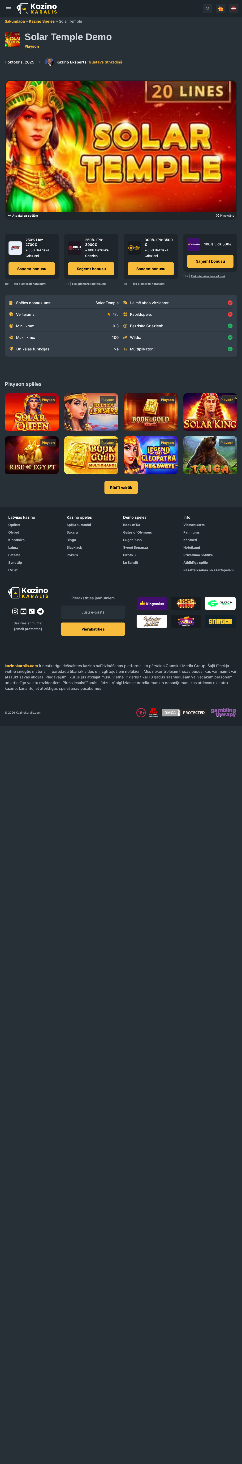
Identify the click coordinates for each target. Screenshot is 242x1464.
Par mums (191, 532)
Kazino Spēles (42, 21)
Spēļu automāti (79, 525)
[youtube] (23, 611)
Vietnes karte (194, 525)
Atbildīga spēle (195, 562)
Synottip (15, 562)
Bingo (71, 540)
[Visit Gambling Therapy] (223, 713)
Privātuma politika (198, 555)
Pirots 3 (129, 555)
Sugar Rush (132, 540)
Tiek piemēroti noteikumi (29, 284)
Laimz (13, 547)
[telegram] (40, 611)
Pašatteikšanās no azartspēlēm (208, 570)
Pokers (72, 555)
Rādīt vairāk (121, 487)
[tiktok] (32, 611)
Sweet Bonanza (135, 547)
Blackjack (74, 547)
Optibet (14, 525)
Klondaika (16, 540)
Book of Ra (131, 525)
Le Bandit (130, 562)
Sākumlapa (15, 21)
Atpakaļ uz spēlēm (25, 215)
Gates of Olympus (137, 532)
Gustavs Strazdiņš (89, 62)
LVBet (12, 570)
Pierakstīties (93, 629)
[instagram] (15, 611)
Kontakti (190, 540)
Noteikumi (191, 547)
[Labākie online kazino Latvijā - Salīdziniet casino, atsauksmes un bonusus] (37, 8)
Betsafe (14, 555)
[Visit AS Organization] (153, 713)
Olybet (13, 532)
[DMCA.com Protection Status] (185, 713)
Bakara (72, 532)
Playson (32, 46)
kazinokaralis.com (21, 665)
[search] (207, 8)
